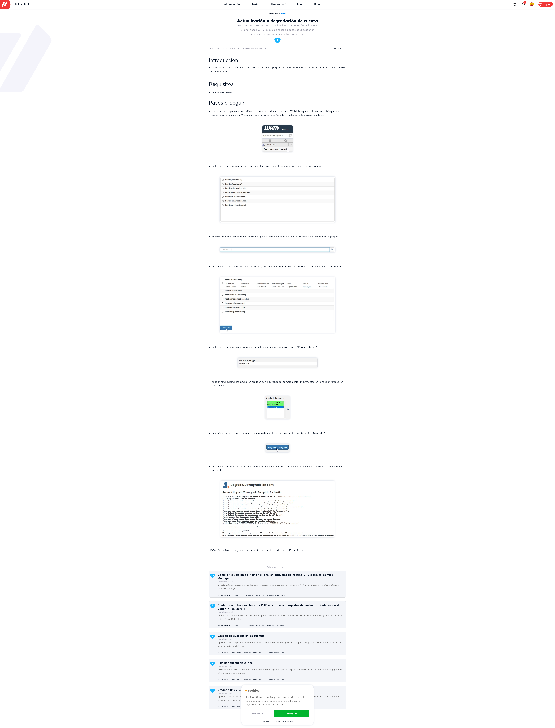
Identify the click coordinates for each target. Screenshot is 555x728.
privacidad (288, 721)
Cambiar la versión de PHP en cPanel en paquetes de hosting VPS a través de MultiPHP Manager (279, 576)
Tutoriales (274, 13)
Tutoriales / (222, 582)
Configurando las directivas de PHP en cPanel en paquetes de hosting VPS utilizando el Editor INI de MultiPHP (278, 606)
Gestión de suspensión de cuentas (241, 635)
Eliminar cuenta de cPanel (236, 663)
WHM (283, 13)
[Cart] (514, 4)
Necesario (257, 713)
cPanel (230, 582)
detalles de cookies (271, 721)
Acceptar (291, 713)
